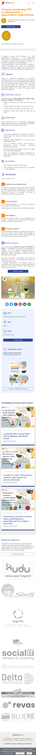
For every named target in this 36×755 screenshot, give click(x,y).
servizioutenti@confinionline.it (12, 354)
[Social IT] (18, 654)
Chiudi (29, 753)
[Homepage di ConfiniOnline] (18, 734)
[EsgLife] (18, 618)
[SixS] (18, 591)
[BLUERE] (18, 717)
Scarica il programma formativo (18, 388)
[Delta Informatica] (18, 679)
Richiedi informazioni (18, 554)
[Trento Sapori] (18, 666)
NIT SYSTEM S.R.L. (29, 740)
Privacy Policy (20, 753)
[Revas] (18, 705)
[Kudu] (18, 570)
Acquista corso (11, 26)
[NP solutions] (18, 642)
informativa (28, 743)
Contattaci (7, 743)
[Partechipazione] (18, 693)
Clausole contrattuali (17, 743)
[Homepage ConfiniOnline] (7, 3)
